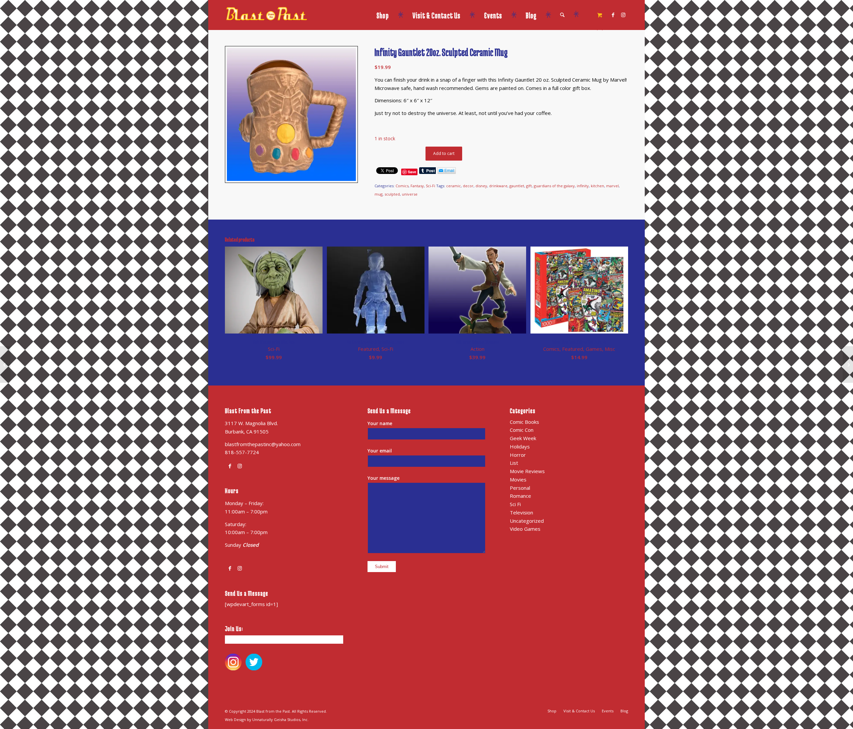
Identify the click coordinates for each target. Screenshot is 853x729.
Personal (520, 487)
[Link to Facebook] (613, 15)
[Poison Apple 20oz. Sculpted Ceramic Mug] (848, 364)
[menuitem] (390, 15)
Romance (520, 495)
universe (410, 194)
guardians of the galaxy (554, 185)
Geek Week (523, 438)
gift (529, 185)
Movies (518, 479)
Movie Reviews (527, 471)
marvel (612, 185)
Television (521, 512)
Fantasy (417, 185)
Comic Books (524, 421)
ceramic (453, 185)
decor (468, 185)
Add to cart (443, 153)
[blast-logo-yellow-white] (266, 22)
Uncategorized (527, 520)
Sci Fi (515, 504)
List (514, 462)
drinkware (498, 185)
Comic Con (521, 429)
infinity (583, 185)
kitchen (597, 185)
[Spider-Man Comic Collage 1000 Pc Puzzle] (5, 364)
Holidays (520, 446)
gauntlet (516, 185)
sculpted (392, 194)
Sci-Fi (430, 185)
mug (379, 194)
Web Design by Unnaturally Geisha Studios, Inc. (267, 719)
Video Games (525, 528)
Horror (518, 454)
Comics (402, 185)
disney (481, 185)
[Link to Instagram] (623, 15)
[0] (599, 15)
